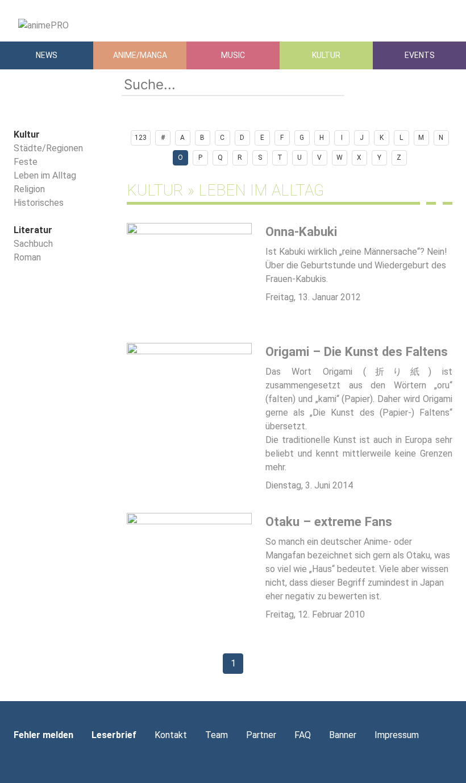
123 (141, 138)
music (233, 55)
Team (216, 735)
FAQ (302, 735)
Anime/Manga (140, 55)
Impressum (397, 735)
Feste (26, 161)
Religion (29, 189)
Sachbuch (33, 243)
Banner (342, 735)
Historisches (39, 202)
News (46, 55)
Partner (261, 735)
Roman (27, 257)
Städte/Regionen (48, 148)
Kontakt (171, 735)
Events (420, 55)
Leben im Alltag (45, 175)
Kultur (326, 55)
